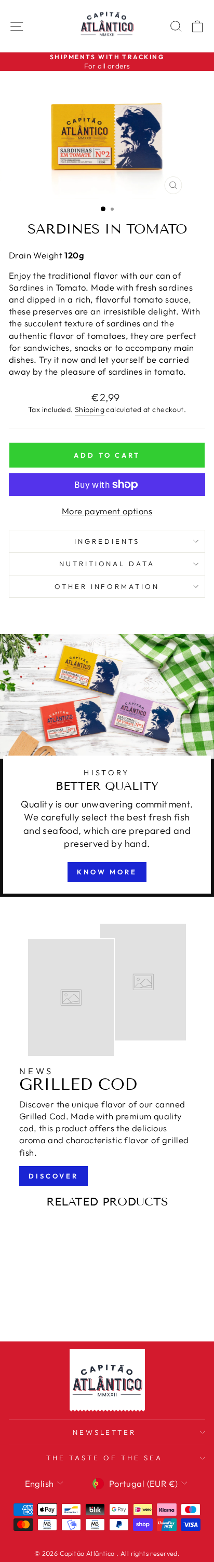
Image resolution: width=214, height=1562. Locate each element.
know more (107, 872)
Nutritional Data (107, 563)
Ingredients (107, 541)
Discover (53, 1176)
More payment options (107, 510)
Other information (107, 586)
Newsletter (105, 1432)
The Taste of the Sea (104, 1458)
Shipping (89, 409)
